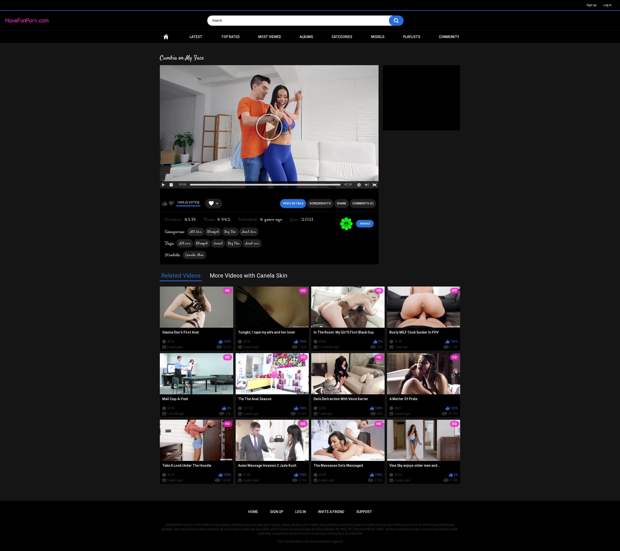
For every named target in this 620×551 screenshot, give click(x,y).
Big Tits (230, 231)
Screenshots (320, 203)
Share (341, 203)
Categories (342, 37)
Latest (196, 37)
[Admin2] (346, 224)
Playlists (411, 37)
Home (166, 37)
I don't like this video (171, 203)
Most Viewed (269, 37)
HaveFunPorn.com (297, 541)
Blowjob (213, 231)
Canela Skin (194, 255)
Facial (218, 243)
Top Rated (230, 37)
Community (449, 37)
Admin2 (365, 223)
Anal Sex (249, 231)
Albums (306, 37)
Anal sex (252, 243)
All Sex (196, 231)
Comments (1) (362, 203)
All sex (185, 243)
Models (377, 37)
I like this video (164, 203)
